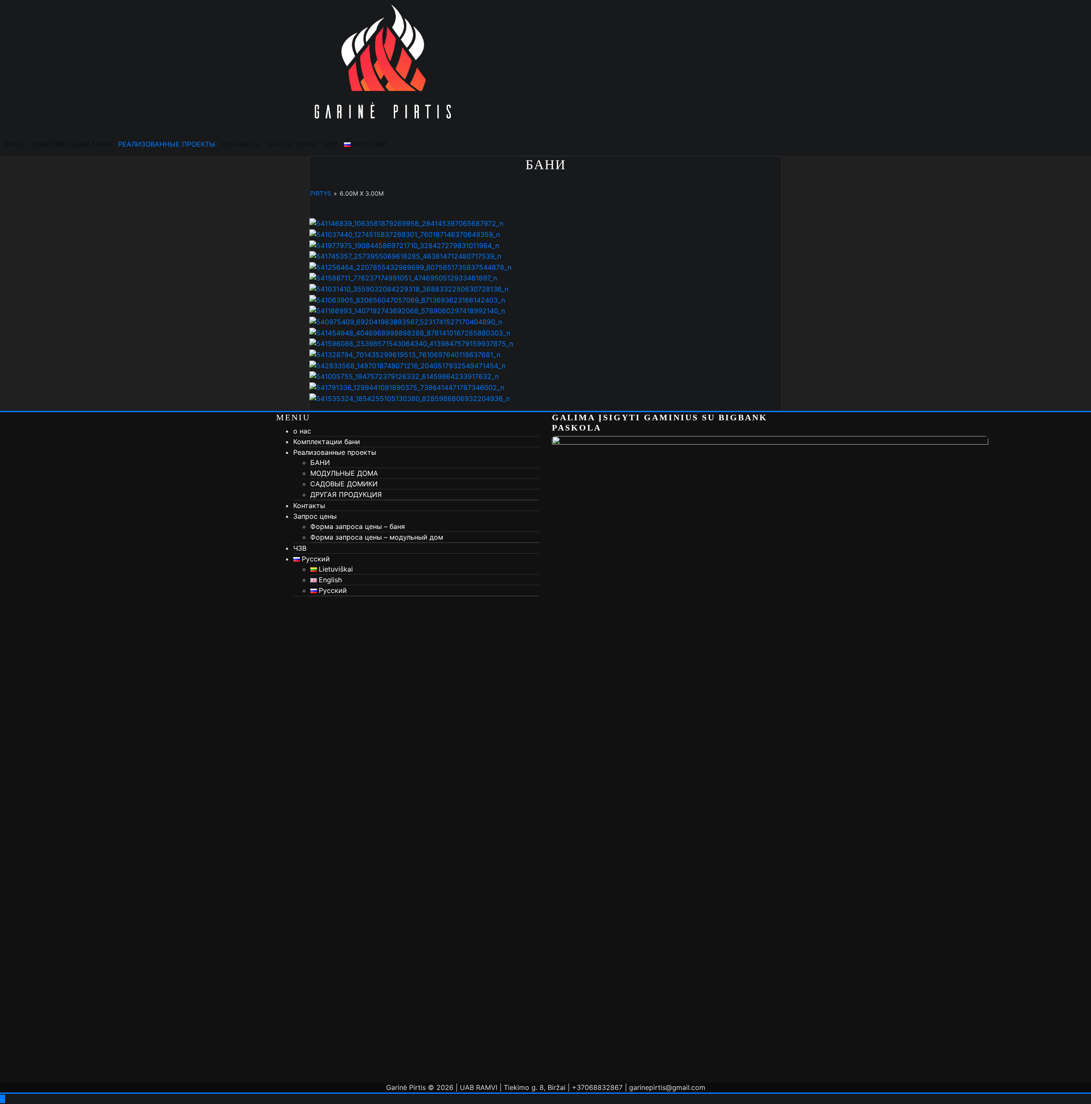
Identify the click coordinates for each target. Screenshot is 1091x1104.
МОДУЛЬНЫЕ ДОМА (344, 473)
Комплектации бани (71, 144)
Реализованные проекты (166, 144)
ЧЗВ (330, 144)
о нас (15, 144)
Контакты (240, 144)
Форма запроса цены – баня (357, 526)
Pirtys (320, 193)
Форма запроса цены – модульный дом (376, 537)
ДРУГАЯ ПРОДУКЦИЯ (346, 494)
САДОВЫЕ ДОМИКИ (344, 484)
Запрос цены (291, 144)
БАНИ (320, 462)
